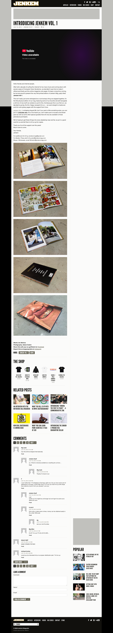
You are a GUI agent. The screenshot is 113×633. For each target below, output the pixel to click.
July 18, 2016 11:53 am (35, 460)
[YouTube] (93, 2)
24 (42, 27)
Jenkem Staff (28, 27)
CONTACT (97, 5)
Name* (15, 587)
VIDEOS (80, 5)
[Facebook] (85, 2)
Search (14, 624)
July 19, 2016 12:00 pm (42, 522)
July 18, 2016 (17, 27)
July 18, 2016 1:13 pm (26, 542)
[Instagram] (90, 2)
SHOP (92, 5)
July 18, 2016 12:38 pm (27, 480)
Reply (22, 454)
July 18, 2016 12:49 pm (35, 509)
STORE (63, 620)
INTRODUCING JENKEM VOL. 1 (35, 23)
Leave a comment (19, 572)
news (32, 353)
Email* (15, 592)
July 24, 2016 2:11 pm (34, 531)
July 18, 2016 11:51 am (27, 449)
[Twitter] (87, 2)
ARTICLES (65, 5)
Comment (16, 575)
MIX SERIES (86, 5)
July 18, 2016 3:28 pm (26, 553)
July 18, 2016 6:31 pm (42, 471)
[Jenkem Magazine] (26, 3)
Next (32, 442)
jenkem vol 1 (24, 353)
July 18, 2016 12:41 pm (35, 495)
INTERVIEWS (73, 5)
